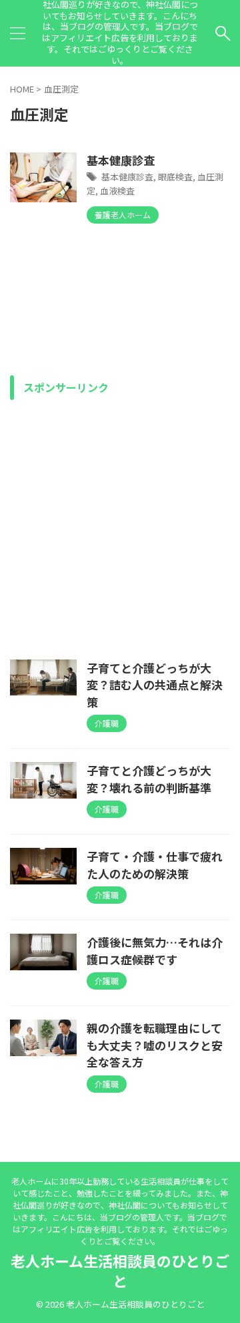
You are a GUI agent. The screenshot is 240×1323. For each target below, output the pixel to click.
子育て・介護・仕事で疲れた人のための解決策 (155, 865)
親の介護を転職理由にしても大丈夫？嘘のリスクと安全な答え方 (155, 1045)
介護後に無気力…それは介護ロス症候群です (155, 951)
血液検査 (117, 190)
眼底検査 (175, 176)
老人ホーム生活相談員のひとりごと (120, 1270)
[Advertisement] (120, 526)
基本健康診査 (121, 160)
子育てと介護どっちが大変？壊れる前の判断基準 (149, 779)
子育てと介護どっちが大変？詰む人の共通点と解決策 (155, 685)
